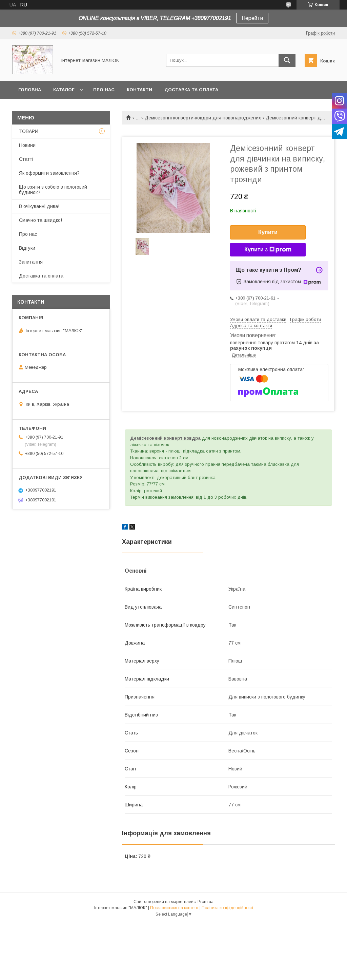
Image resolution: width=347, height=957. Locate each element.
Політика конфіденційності (227, 907)
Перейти (252, 18)
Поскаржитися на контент (174, 907)
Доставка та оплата (191, 89)
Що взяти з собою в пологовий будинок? (53, 189)
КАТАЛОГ (63, 89)
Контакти (139, 89)
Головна (29, 89)
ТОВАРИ (28, 131)
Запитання (31, 262)
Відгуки (27, 248)
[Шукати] (287, 60)
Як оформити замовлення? (49, 173)
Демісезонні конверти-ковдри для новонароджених (203, 117)
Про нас (104, 89)
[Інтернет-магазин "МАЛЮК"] (32, 72)
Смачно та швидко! (40, 220)
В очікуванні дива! (39, 206)
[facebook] (125, 528)
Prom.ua (205, 901)
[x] (132, 528)
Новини (27, 145)
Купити (268, 232)
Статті (26, 159)
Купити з (256, 249)
